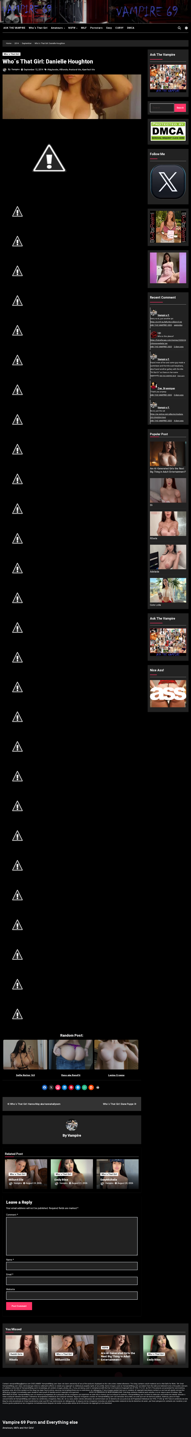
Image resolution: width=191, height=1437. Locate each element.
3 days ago (180, 376)
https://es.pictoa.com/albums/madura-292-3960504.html (166, 416)
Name (10, 1259)
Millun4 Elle (16, 1179)
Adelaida (154, 571)
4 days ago (179, 421)
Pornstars (96, 27)
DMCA (130, 27)
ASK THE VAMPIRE (14, 27)
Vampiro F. (164, 315)
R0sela (153, 538)
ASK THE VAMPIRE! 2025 (161, 325)
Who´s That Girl (38, 27)
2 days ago (179, 347)
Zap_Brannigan (166, 388)
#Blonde (63, 69)
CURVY (119, 27)
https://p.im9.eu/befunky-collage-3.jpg (166, 322)
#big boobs (52, 69)
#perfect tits (88, 69)
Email (9, 1274)
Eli (151, 505)
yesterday (178, 325)
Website (10, 1289)
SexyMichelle (108, 1179)
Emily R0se (61, 1179)
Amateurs (57, 27)
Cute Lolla (155, 605)
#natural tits (75, 69)
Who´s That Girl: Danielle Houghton (48, 61)
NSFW (72, 27)
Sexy (109, 27)
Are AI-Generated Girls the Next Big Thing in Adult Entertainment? (168, 470)
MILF (84, 27)
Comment (12, 1214)
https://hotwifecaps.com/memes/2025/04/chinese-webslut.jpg (168, 341)
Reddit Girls (16, 1354)
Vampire (15, 69)
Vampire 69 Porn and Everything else (40, 1422)
